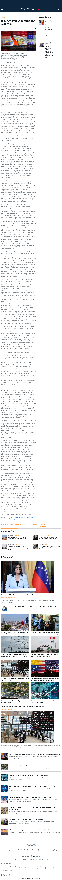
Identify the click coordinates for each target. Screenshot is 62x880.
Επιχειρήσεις (6, 850)
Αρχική (24, 859)
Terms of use (33, 859)
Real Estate (27, 850)
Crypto (44, 850)
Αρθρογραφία (56, 850)
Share (32, 28)
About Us (17, 859)
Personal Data (43, 859)
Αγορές (49, 850)
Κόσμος (4, 17)
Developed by (26, 856)
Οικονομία (14, 850)
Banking (20, 850)
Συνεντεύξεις (36, 850)
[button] (2, 8)
